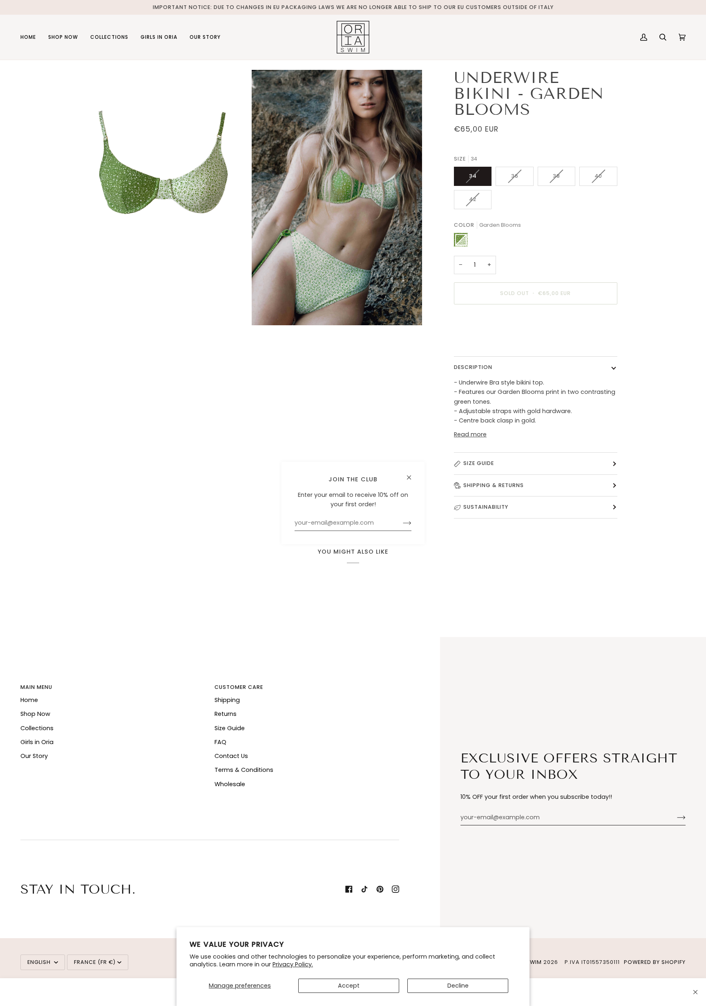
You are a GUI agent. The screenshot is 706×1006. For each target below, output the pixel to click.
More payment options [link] (488, 343)
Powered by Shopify (655, 962)
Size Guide (478, 463)
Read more (470, 434)
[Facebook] (349, 889)
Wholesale (229, 784)
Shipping (227, 700)
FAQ (220, 742)
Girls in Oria (37, 742)
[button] (63, 37)
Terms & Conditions (243, 770)
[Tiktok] (364, 889)
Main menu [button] (36, 687)
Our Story (34, 756)
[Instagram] (395, 889)
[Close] (695, 992)
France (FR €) (95, 962)
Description (473, 367)
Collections (37, 728)
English (39, 962)
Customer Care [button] (238, 687)
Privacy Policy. (293, 964)
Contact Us (231, 756)
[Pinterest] (380, 889)
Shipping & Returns (493, 485)
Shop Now (35, 714)
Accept (349, 985)
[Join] (675, 817)
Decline (458, 985)
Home (29, 700)
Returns (225, 714)
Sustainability (485, 506)
